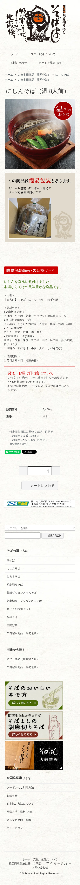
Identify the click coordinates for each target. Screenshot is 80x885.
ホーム (14, 54)
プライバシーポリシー (57, 863)
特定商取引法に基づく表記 (25, 863)
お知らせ (12, 795)
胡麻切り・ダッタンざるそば (24, 600)
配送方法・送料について (22, 811)
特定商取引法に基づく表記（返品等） (33, 431)
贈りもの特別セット (19, 608)
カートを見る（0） (50, 62)
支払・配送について (43, 54)
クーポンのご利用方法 (20, 787)
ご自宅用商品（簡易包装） (34, 74)
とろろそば (13, 576)
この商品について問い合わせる (29, 439)
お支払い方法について (20, 803)
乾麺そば (12, 617)
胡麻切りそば (15, 584)
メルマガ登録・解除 (19, 819)
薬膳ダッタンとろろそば (22, 592)
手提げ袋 (12, 625)
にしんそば (62, 74)
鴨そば (11, 560)
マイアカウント (16, 827)
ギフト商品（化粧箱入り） (23, 659)
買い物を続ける (19, 443)
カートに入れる (42, 485)
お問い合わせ (18, 62)
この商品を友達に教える (24, 435)
